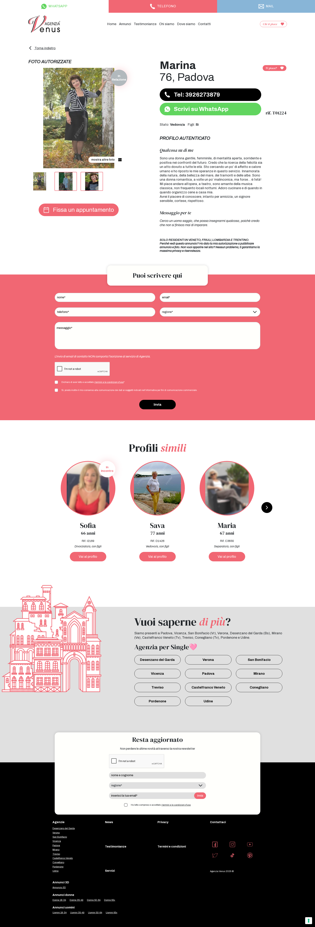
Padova (208, 673)
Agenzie (58, 822)
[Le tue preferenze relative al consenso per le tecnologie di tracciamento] (308, 920)
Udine (208, 701)
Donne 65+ (109, 900)
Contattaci (218, 822)
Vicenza (157, 673)
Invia (158, 404)
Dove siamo (186, 24)
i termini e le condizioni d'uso (109, 382)
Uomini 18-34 (59, 912)
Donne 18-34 (59, 900)
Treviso (157, 687)
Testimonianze (145, 24)
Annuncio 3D (59, 887)
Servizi (110, 870)
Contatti (204, 24)
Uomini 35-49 (77, 912)
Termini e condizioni (172, 846)
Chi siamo (166, 24)
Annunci (125, 24)
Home (111, 24)
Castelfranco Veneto (208, 687)
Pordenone (157, 701)
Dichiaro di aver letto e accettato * (93, 382)
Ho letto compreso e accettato (161, 805)
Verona (208, 660)
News (109, 822)
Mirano (259, 673)
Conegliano (259, 687)
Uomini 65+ (111, 912)
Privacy (163, 822)
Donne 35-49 (76, 900)
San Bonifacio (259, 660)
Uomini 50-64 (95, 912)
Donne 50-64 (93, 900)
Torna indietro (45, 48)
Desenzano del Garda (157, 660)
